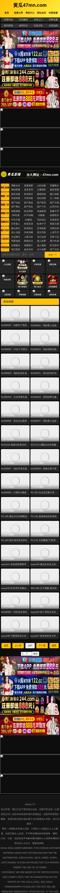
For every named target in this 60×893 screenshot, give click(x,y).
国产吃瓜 (28, 206)
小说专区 (5, 239)
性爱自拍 (54, 228)
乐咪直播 (37, 264)
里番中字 (54, 211)
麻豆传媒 (15, 194)
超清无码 (28, 249)
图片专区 (5, 230)
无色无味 (38, 25)
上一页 (18, 645)
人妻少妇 (28, 237)
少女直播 (7, 264)
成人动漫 (15, 232)
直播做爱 (28, 185)
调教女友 (15, 185)
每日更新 (15, 249)
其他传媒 (15, 198)
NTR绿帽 (28, 215)
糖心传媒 (54, 194)
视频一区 (5, 196)
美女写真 (41, 232)
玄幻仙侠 (41, 237)
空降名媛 (53, 19)
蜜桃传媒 (41, 194)
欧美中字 (41, 223)
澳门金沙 (37, 287)
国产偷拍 (28, 202)
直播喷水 (54, 185)
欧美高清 (28, 223)
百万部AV (54, 245)
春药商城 (8, 25)
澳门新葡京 (22, 287)
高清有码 (54, 219)
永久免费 (41, 249)
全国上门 (38, 19)
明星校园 (15, 241)
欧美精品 (28, 228)
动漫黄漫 (41, 211)
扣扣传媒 (41, 198)
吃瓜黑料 (28, 211)
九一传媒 (54, 198)
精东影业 (28, 194)
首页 (6, 645)
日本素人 (15, 223)
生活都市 (15, 237)
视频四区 (5, 222)
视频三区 (5, 213)
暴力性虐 (54, 241)
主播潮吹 (41, 189)
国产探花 (41, 202)
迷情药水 (23, 25)
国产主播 (54, 202)
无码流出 (41, 219)
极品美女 (15, 228)
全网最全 (15, 245)
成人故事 (41, 241)
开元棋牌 (22, 271)
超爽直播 (52, 295)
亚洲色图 (41, 228)
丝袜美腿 (28, 232)
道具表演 (28, 189)
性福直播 (37, 295)
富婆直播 (52, 264)
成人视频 (41, 245)
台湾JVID (54, 206)
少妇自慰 (41, 185)
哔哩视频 (5, 247)
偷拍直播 (15, 189)
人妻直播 (7, 295)
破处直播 (54, 189)
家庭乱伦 (28, 241)
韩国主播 (54, 223)
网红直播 (5, 187)
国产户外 (41, 206)
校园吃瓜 (54, 215)
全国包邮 (53, 25)
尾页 (54, 645)
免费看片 (28, 245)
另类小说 (54, 237)
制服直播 (7, 280)
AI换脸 (41, 215)
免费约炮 (8, 19)
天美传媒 (28, 198)
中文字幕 (15, 219)
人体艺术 (54, 232)
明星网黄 (15, 211)
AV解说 (28, 219)
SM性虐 (16, 215)
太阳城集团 (52, 287)
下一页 (42, 645)
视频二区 (5, 204)
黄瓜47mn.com (30, 5)
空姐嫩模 (23, 19)
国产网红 (15, 206)
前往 (35, 653)
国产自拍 (15, 202)
